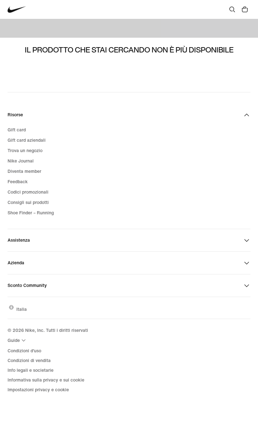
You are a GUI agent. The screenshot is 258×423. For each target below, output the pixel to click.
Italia (21, 309)
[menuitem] (17, 340)
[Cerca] (232, 9)
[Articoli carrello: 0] (244, 9)
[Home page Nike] (17, 9)
